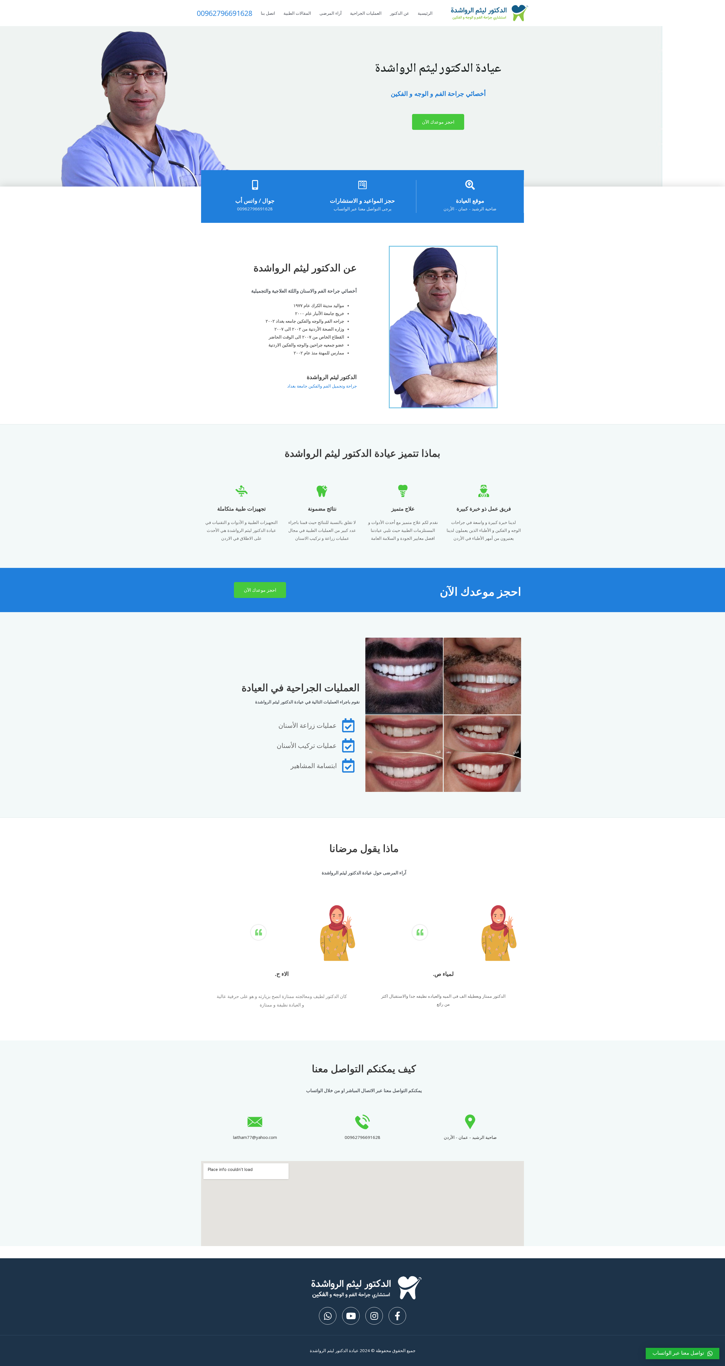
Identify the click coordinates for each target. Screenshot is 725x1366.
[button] (438, 122)
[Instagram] (374, 1316)
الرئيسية (425, 13)
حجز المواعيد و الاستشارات (362, 200)
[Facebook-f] (397, 1316)
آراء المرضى (330, 13)
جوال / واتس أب (254, 200)
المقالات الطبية (297, 13)
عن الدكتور (399, 13)
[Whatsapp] (327, 1316)
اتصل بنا (268, 13)
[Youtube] (351, 1316)
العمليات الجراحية (365, 13)
